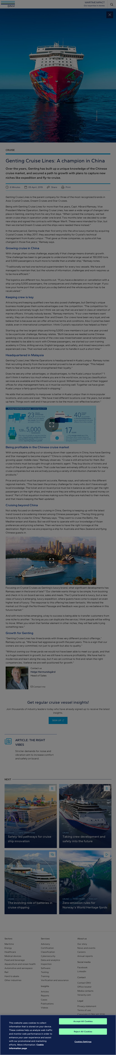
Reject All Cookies (83, 1031)
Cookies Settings (83, 1041)
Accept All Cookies (83, 1021)
